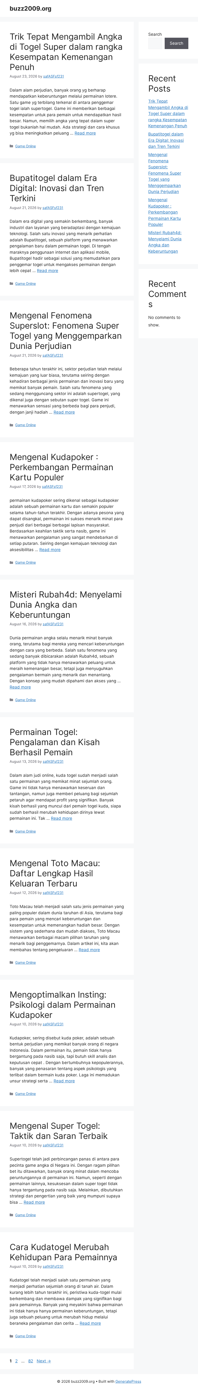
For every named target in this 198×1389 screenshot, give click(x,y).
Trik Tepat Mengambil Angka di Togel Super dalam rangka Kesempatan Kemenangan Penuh (66, 51)
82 (31, 1361)
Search (155, 34)
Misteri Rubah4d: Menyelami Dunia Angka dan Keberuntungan (66, 604)
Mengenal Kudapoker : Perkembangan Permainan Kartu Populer (61, 467)
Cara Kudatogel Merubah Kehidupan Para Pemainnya (63, 1252)
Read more (85, 133)
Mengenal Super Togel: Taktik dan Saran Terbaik (59, 1131)
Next (44, 1361)
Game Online (25, 146)
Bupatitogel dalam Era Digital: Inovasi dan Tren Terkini (57, 188)
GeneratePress (128, 1381)
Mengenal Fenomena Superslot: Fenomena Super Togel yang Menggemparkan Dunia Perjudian (66, 330)
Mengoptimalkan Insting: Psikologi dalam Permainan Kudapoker (62, 1004)
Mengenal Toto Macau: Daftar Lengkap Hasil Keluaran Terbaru (55, 873)
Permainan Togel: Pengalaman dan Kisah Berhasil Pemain (55, 742)
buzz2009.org (30, 8)
